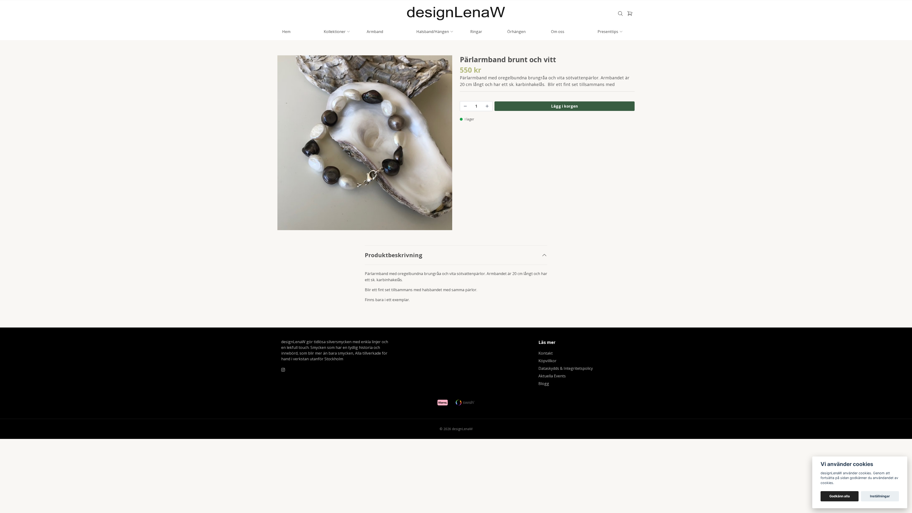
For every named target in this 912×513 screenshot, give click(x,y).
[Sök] (620, 13)
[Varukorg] (630, 13)
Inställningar (880, 496)
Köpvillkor (547, 360)
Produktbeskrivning (393, 255)
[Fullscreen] (364, 142)
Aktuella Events (552, 376)
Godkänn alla (839, 496)
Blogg (543, 383)
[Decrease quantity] (465, 106)
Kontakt (545, 353)
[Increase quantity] (487, 106)
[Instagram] (283, 370)
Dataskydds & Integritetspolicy (565, 368)
